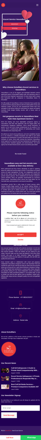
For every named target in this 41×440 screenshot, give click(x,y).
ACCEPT (20, 235)
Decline (20, 239)
